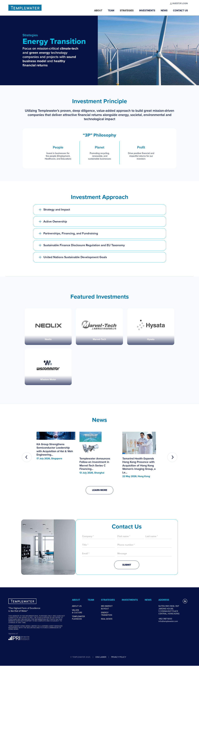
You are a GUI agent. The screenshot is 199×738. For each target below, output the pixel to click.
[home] (49, 8)
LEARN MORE (99, 490)
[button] (98, 10)
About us (76, 606)
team (111, 10)
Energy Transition (106, 613)
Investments (147, 10)
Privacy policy (118, 657)
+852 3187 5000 (165, 618)
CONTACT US (180, 10)
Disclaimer (100, 657)
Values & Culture (77, 611)
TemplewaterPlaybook (78, 617)
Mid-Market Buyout (107, 607)
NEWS (164, 10)
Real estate (106, 619)
